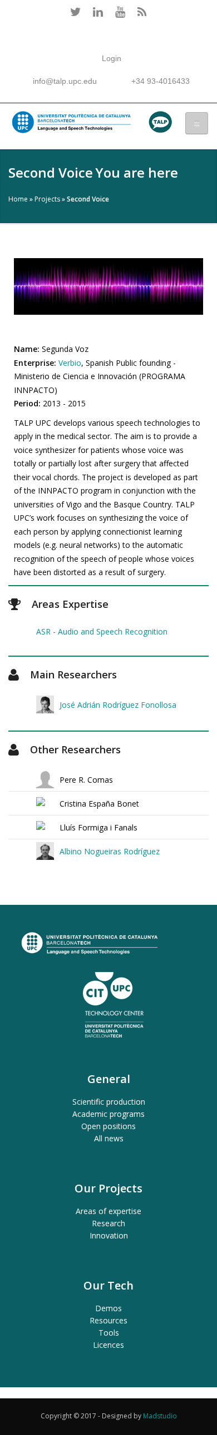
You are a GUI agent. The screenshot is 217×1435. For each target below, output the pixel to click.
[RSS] (142, 11)
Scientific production (108, 1101)
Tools (108, 1332)
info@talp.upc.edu (65, 81)
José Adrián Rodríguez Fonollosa (118, 704)
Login (111, 58)
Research (108, 1223)
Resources (108, 1320)
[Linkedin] (97, 11)
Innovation (109, 1235)
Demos (108, 1308)
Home (18, 199)
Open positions (108, 1126)
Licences (108, 1345)
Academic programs (108, 1114)
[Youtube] (119, 11)
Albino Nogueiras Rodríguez (110, 851)
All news (109, 1138)
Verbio (69, 363)
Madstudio (160, 1416)
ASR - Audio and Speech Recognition (101, 631)
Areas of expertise (108, 1211)
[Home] (90, 124)
